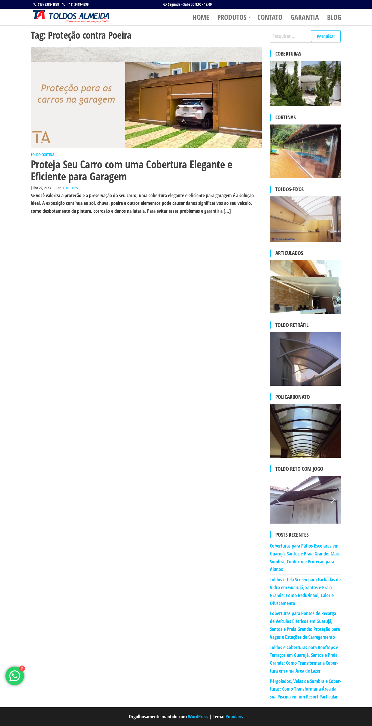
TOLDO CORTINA (42, 154)
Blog (334, 17)
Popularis (234, 716)
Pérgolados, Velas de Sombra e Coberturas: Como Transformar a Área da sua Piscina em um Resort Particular (305, 689)
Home (201, 17)
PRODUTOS (231, 17)
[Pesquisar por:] (305, 36)
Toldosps (70, 187)
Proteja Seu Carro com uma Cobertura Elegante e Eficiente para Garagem (131, 170)
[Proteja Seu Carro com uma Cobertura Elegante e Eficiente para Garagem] (146, 97)
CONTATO (269, 17)
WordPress (198, 716)
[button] (278, 499)
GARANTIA (305, 17)
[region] (305, 500)
